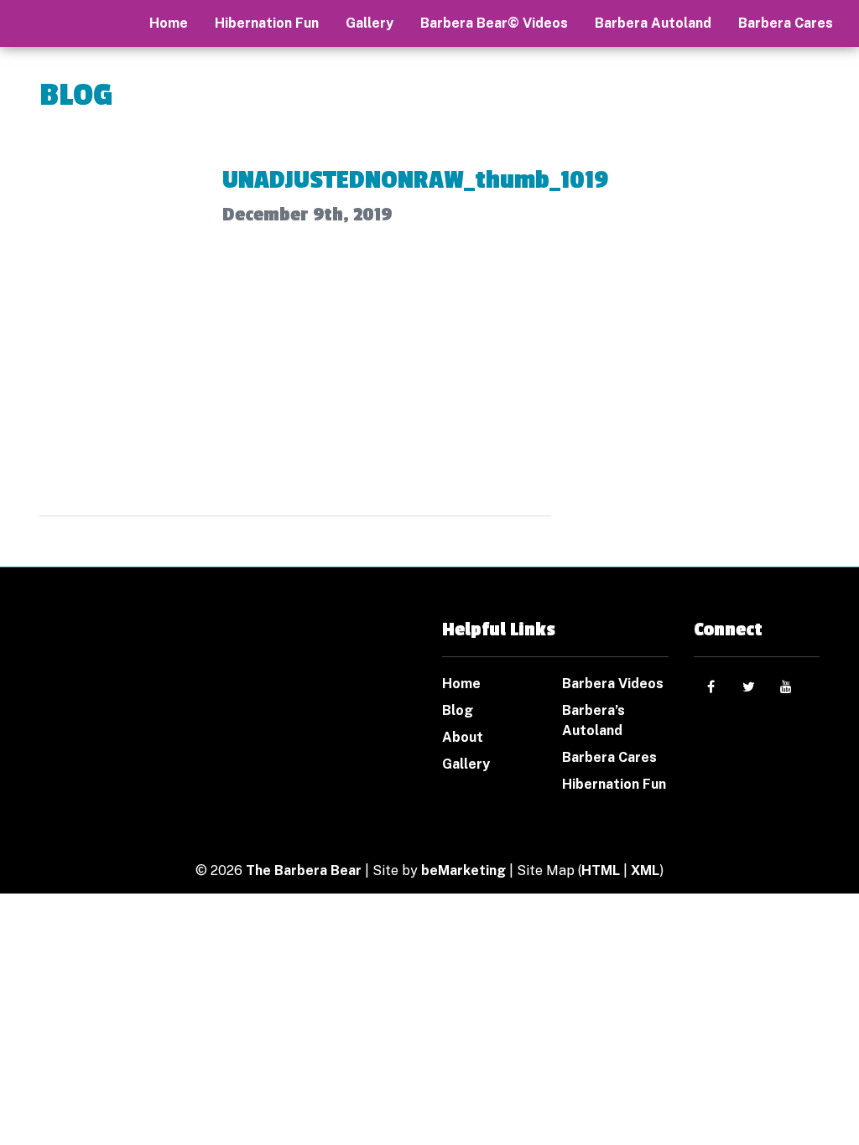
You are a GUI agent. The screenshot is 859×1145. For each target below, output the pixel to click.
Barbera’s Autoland (593, 720)
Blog (457, 710)
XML (645, 870)
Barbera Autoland (653, 23)
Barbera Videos (613, 684)
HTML (600, 870)
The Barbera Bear (304, 870)
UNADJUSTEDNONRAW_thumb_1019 (415, 180)
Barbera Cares (785, 23)
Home (461, 684)
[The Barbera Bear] (127, 688)
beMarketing (463, 870)
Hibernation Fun (267, 23)
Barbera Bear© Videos (494, 23)
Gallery (369, 23)
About (462, 737)
